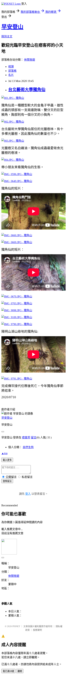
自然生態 (28, 447)
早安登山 (12, 27)
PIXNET (16, 626)
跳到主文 (6, 36)
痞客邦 (26, 437)
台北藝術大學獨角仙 (26, 89)
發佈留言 (7, 481)
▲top (4, 453)
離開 (20, 671)
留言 (33, 437)
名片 (11, 74)
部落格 (12, 70)
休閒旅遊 (29, 59)
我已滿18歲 (8, 671)
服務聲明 (37, 630)
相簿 (11, 66)
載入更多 (7, 460)
